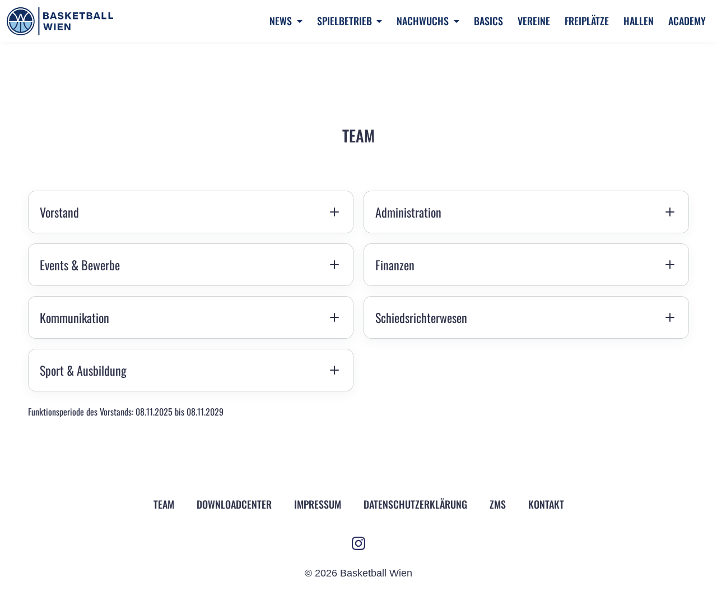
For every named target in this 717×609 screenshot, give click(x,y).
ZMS (498, 504)
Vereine (534, 20)
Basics (488, 20)
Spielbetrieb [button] (345, 20)
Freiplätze (587, 20)
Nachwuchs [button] (424, 20)
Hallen (638, 20)
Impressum (317, 504)
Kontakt (546, 504)
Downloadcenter (234, 504)
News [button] (281, 20)
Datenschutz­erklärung (415, 504)
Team (163, 504)
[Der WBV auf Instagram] (358, 543)
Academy (687, 20)
